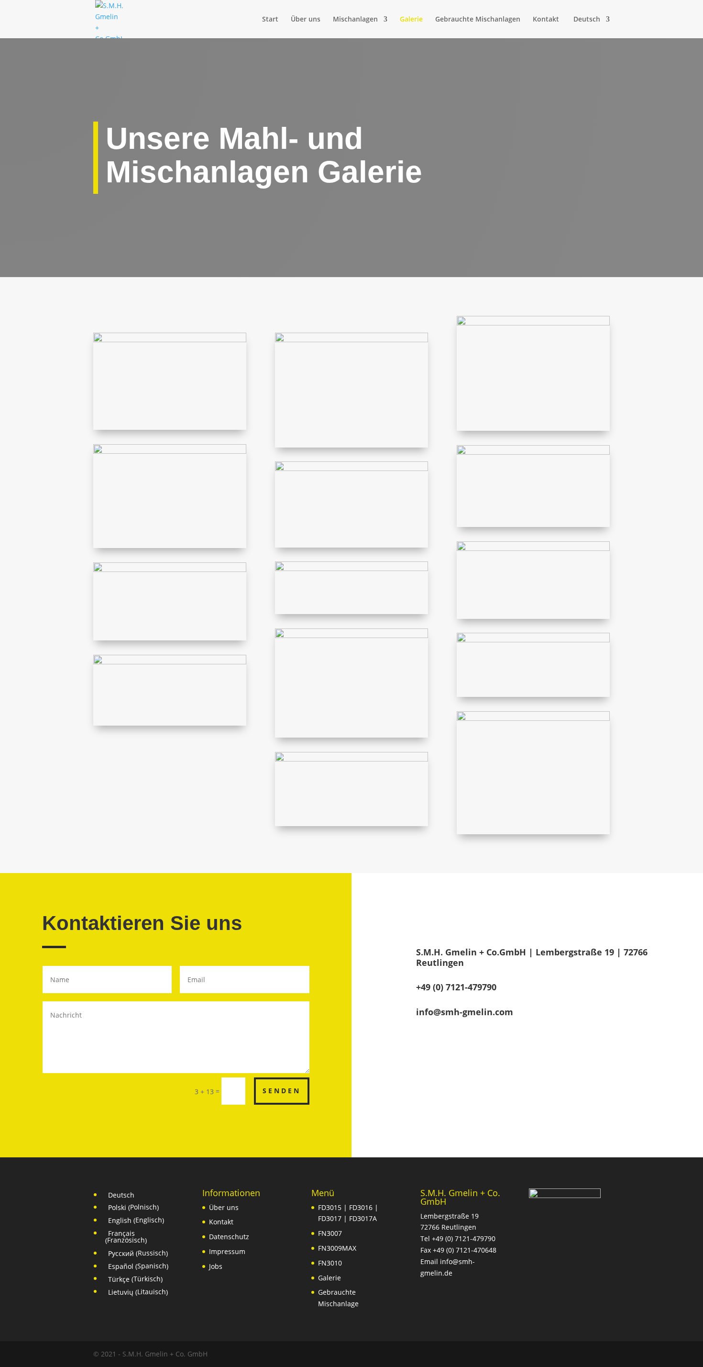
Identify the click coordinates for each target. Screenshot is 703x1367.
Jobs (215, 1266)
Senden (282, 1090)
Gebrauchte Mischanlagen (477, 19)
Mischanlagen (355, 19)
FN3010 (330, 1262)
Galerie (411, 19)
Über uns (305, 19)
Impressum (227, 1251)
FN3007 (330, 1233)
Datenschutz (229, 1236)
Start (270, 19)
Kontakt (546, 19)
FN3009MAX (337, 1248)
